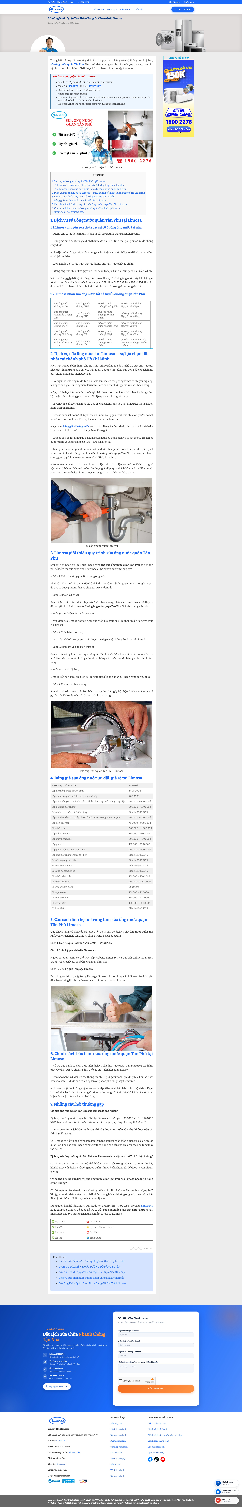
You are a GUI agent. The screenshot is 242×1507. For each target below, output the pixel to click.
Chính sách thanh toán (158, 1441)
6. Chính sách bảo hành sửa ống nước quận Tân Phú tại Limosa (86, 208)
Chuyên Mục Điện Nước (69, 23)
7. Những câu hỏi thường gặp (68, 211)
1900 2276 (60, 1440)
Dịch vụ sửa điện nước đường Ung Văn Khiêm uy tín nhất (91, 1261)
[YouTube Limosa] (162, 1459)
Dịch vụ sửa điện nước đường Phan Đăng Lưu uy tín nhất (91, 1277)
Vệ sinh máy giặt (118, 1458)
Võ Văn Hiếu (74, 1452)
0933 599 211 (94, 86)
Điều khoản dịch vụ (157, 1423)
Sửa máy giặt (116, 1452)
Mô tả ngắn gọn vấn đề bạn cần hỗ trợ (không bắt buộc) (138, 1362)
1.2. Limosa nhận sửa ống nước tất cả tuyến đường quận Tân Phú (90, 189)
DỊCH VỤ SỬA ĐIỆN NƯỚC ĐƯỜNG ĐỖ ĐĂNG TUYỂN (89, 1266)
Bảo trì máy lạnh (118, 1441)
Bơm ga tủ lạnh (117, 1476)
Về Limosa (99, 9)
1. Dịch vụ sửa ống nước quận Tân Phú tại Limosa (78, 181)
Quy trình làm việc (156, 1452)
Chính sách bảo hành (157, 1429)
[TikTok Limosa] (156, 1459)
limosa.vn (60, 1464)
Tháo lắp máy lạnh (119, 1447)
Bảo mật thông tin (156, 1447)
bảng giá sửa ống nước (76, 426)
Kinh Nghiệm (174, 2)
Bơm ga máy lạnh (118, 1435)
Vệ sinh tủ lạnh (117, 1470)
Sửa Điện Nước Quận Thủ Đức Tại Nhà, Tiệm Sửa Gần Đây (92, 1272)
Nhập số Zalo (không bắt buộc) (129, 1352)
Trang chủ (52, 23)
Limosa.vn (147, 1205)
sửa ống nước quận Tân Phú (67, 64)
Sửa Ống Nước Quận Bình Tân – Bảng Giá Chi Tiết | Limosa (92, 1283)
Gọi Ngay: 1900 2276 (58, 1386)
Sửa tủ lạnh (115, 1464)
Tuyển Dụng (189, 2)
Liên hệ (138, 9)
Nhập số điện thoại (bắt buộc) (129, 1341)
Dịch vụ (111, 9)
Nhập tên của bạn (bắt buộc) (128, 1331)
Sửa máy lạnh (116, 1423)
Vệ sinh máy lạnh (118, 1429)
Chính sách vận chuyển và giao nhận (165, 1435)
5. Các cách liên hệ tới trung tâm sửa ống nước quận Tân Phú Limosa (89, 204)
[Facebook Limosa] (150, 1459)
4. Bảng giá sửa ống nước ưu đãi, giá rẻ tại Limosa (79, 200)
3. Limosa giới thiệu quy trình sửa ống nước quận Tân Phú (83, 196)
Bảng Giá (125, 9)
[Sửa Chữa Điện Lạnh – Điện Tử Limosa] (69, 9)
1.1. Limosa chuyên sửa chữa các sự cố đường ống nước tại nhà (89, 185)
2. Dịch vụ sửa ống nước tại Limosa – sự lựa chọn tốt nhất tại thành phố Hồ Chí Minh (98, 192)
